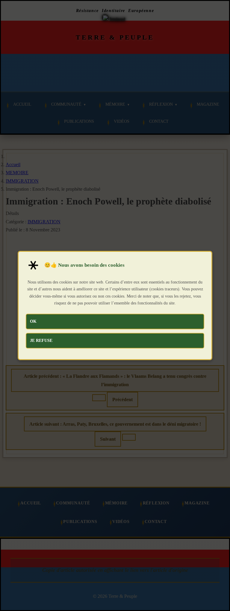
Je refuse (41, 340)
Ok (33, 321)
